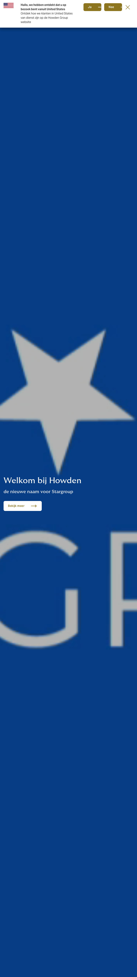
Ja (90, 7)
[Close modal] (127, 7)
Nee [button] (111, 7)
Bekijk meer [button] (16, 506)
